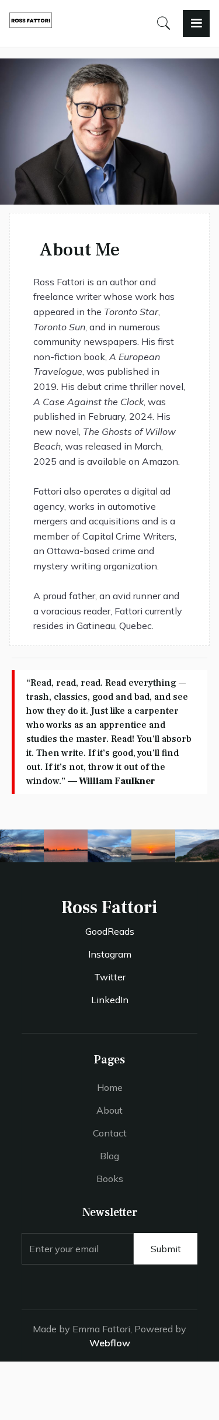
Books (109, 1178)
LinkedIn (109, 1000)
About (109, 1110)
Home (110, 1087)
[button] (196, 23)
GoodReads (109, 931)
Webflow (109, 1343)
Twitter (110, 977)
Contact (110, 1133)
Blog (109, 1156)
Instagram (109, 954)
